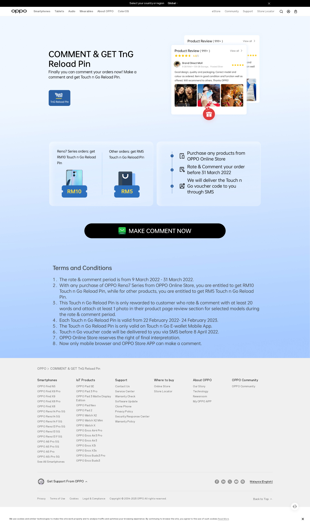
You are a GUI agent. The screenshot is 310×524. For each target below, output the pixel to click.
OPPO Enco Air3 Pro (89, 435)
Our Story (199, 386)
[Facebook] (217, 481)
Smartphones (42, 11)
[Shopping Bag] (296, 11)
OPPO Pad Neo (86, 405)
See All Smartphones (51, 461)
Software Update (126, 401)
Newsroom (200, 396)
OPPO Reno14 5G (48, 416)
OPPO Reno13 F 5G (49, 436)
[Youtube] (236, 481)
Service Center (125, 391)
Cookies (74, 498)
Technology (200, 391)
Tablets (59, 11)
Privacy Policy (124, 411)
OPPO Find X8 (46, 406)
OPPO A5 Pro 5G (48, 446)
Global (172, 3)
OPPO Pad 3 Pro (86, 391)
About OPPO (105, 11)
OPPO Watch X (85, 425)
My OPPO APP (202, 401)
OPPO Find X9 (46, 396)
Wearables (86, 11)
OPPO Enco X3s (86, 450)
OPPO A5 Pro (46, 451)
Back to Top (261, 499)
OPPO (41, 368)
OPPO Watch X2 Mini (89, 420)
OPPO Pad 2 (84, 410)
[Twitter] (230, 481)
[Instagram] (243, 481)
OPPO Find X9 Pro (48, 391)
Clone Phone (123, 406)
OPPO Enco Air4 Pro (89, 430)
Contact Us (122, 386)
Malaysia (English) (261, 481)
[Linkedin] (223, 481)
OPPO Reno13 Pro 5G (51, 426)
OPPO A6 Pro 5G (48, 441)
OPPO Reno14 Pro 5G (51, 411)
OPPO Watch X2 (86, 415)
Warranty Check (125, 396)
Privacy (41, 498)
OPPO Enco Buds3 (88, 460)
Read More (223, 519)
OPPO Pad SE (85, 386)
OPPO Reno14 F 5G (49, 421)
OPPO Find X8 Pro (48, 401)
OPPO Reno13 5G (48, 431)
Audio (71, 11)
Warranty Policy (125, 421)
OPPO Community (243, 386)
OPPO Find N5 (46, 386)
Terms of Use (57, 498)
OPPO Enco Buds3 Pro (90, 455)
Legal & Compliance (94, 498)
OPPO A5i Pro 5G (48, 456)
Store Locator (163, 391)
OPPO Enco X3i (86, 445)
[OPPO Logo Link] (19, 11)
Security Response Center (132, 416)
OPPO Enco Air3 (86, 440)
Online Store (162, 386)
